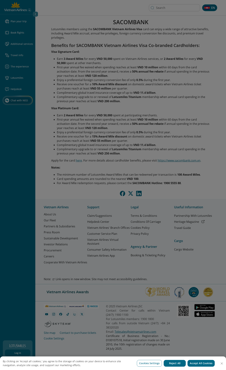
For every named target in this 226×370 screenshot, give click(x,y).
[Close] (221, 363)
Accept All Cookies (201, 363)
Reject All (174, 363)
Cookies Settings (149, 363)
